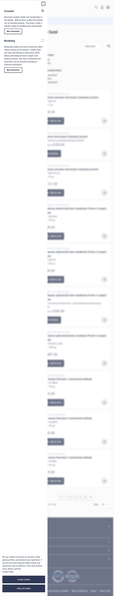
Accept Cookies (24, 579)
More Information (13, 31)
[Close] (43, 3)
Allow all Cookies (24, 588)
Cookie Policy (7, 572)
